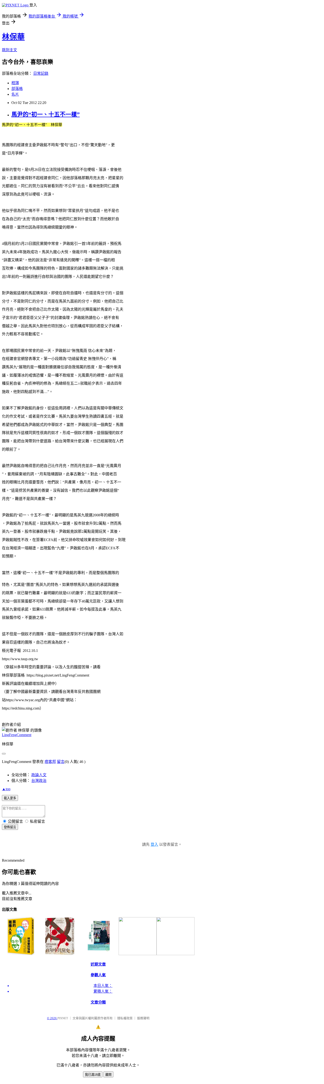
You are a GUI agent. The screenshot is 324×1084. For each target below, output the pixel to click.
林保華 (13, 37)
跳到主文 (9, 50)
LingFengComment (16, 735)
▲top (6, 789)
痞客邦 (50, 762)
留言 (61, 762)
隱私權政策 (125, 1018)
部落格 (17, 89)
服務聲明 (143, 1018)
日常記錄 (40, 73)
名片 (15, 94)
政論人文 (38, 775)
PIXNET (62, 1018)
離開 (108, 1074)
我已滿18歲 (93, 1074)
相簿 (15, 83)
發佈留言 (10, 827)
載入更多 (10, 798)
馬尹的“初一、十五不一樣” (45, 114)
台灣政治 (38, 781)
